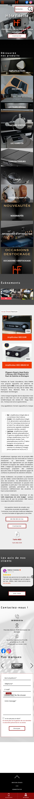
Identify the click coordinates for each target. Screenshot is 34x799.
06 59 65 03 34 (16, 519)
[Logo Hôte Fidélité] (17, 2)
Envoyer (17, 728)
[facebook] (26, 2)
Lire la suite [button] (7, 583)
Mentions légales (17, 782)
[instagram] (30, 2)
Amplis (8, 311)
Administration (17, 789)
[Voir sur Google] (5, 571)
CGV (17, 786)
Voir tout (17, 593)
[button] (1, 576)
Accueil (3, 311)
